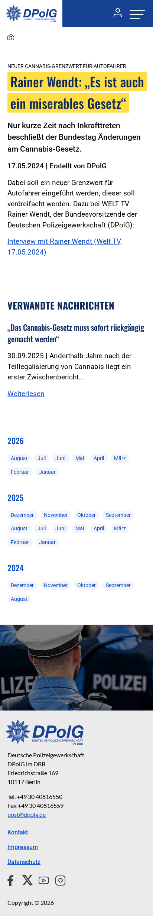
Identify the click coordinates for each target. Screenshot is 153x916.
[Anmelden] (115, 13)
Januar (47, 472)
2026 (15, 440)
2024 (15, 567)
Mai (79, 458)
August (19, 458)
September (118, 515)
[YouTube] (41, 879)
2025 (15, 497)
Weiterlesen (26, 393)
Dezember (22, 515)
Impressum (22, 847)
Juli (42, 458)
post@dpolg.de (26, 814)
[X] (25, 879)
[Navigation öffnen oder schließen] (135, 13)
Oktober (86, 515)
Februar (20, 472)
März (120, 458)
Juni (60, 458)
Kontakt (17, 832)
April (99, 458)
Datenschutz (23, 861)
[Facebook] (12, 879)
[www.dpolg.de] (10, 37)
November (56, 515)
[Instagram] (57, 879)
